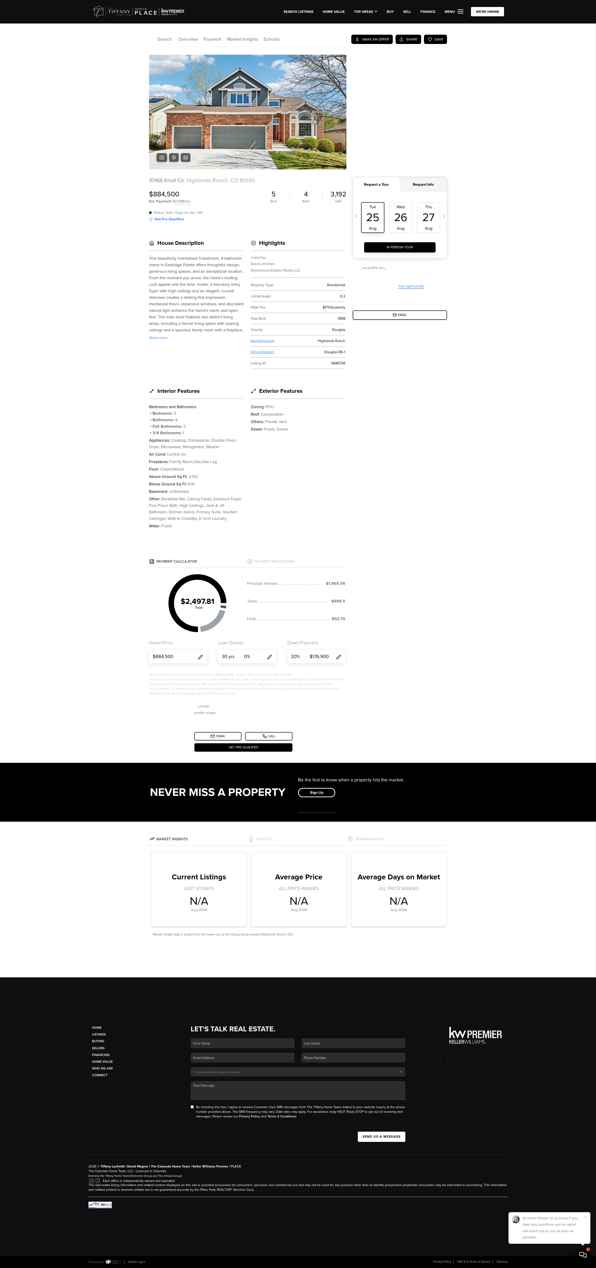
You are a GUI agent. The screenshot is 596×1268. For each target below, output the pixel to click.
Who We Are (102, 1068)
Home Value (334, 12)
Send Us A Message (381, 1137)
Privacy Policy (249, 1116)
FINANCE (427, 12)
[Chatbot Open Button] (583, 1255)
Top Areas (363, 12)
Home (97, 1028)
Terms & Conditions (282, 1116)
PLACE (236, 1166)
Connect (100, 1075)
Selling (98, 1048)
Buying (98, 1041)
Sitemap (502, 1262)
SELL (407, 12)
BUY (390, 12)
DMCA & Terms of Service (474, 1262)
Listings (99, 1034)
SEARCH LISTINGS (298, 12)
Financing (101, 1055)
